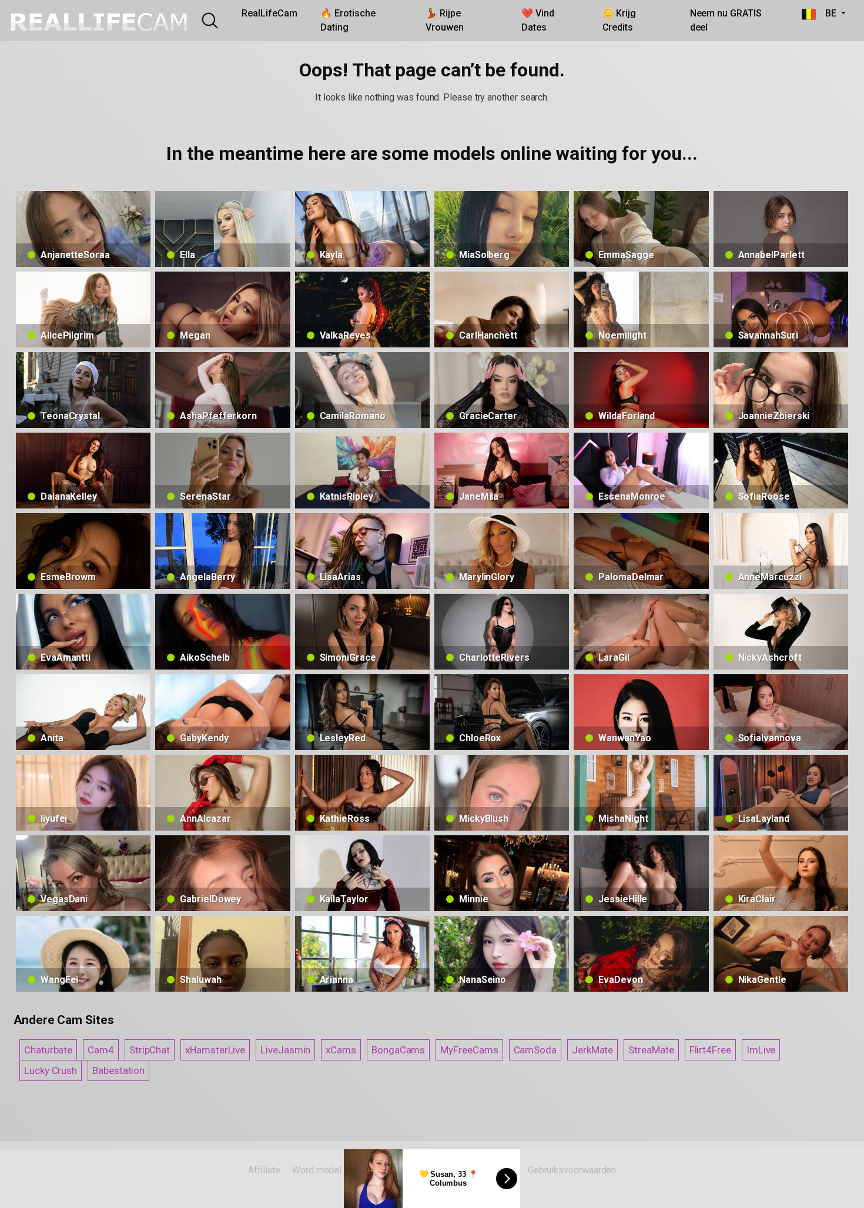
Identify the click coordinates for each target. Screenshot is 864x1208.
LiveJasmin (285, 1050)
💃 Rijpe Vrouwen (444, 20)
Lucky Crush (50, 1070)
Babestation (118, 1070)
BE (827, 13)
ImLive (761, 1050)
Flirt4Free (710, 1050)
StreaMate (651, 1050)
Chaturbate (48, 1050)
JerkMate (592, 1050)
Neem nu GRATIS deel (726, 20)
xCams (341, 1050)
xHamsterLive (215, 1050)
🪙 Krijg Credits (619, 20)
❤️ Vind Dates (537, 20)
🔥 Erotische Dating (347, 20)
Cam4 (101, 1050)
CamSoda (535, 1050)
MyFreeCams (469, 1050)
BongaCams (398, 1050)
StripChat (149, 1050)
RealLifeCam (269, 13)
